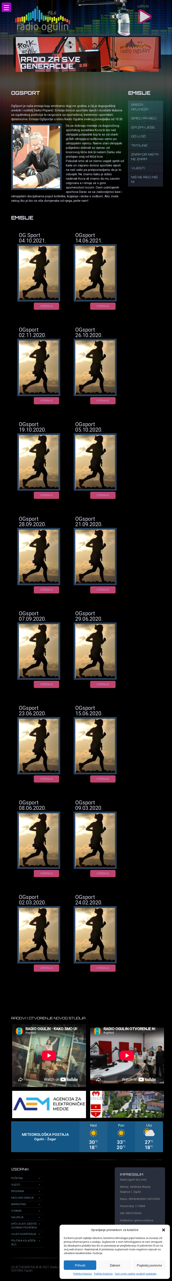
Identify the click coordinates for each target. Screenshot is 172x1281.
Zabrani (115, 1265)
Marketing (18, 1204)
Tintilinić (139, 145)
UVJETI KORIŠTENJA (25, 1267)
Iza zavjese (143, 127)
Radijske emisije (22, 1197)
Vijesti (138, 168)
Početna (17, 1178)
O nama (16, 1210)
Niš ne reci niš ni (144, 180)
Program (17, 1191)
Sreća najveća (139, 107)
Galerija (17, 1217)
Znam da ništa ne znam (145, 157)
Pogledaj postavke (149, 1265)
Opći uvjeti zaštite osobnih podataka (135, 1273)
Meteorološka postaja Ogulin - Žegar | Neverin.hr (87, 1136)
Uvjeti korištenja (23, 1234)
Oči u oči (138, 136)
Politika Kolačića (82, 1273)
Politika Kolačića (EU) (23, 1242)
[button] (164, 1230)
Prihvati (80, 1265)
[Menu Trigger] (6, 7)
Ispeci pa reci (143, 118)
